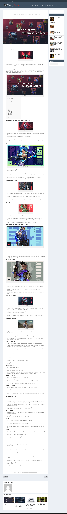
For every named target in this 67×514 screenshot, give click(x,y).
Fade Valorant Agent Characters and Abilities (13, 101)
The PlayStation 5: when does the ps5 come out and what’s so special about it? (30, 506)
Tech (42, 5)
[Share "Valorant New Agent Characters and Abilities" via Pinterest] (26, 472)
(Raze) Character (10, 108)
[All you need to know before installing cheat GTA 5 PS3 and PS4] (20, 500)
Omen (8, 116)
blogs (20, 465)
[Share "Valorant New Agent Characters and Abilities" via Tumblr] (24, 472)
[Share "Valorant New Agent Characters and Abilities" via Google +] (22, 472)
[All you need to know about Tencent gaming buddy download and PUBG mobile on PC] (9, 500)
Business (37, 5)
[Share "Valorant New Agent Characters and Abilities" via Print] (36, 472)
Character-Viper (10, 112)
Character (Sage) (10, 111)
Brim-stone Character (11, 109)
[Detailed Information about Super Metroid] (42, 499)
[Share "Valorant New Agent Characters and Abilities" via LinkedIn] (28, 472)
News (61, 5)
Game (33, 15)
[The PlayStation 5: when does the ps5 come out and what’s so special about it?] (31, 500)
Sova (8, 115)
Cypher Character (10, 114)
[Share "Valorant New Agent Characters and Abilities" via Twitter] (20, 472)
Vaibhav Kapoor (23, 15)
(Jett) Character (10, 110)
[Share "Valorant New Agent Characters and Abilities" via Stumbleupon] (32, 472)
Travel (46, 5)
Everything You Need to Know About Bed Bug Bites (16, 1)
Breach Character (10, 113)
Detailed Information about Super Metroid (41, 504)
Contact (32, 5)
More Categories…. (53, 5)
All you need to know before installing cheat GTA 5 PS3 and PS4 (19, 505)
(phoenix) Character (10, 107)
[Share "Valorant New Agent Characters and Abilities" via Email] (34, 472)
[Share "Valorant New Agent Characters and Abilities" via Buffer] (30, 472)
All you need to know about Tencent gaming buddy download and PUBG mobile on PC (9, 505)
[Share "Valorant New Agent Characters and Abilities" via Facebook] (18, 472)
